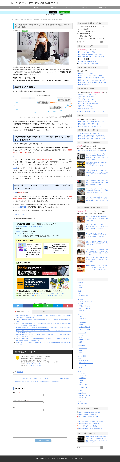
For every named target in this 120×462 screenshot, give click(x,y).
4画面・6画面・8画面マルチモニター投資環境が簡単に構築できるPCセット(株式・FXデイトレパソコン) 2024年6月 (97, 163)
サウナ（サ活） (84, 397)
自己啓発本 (82, 378)
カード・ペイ (69, 7)
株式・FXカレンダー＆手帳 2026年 (88, 103)
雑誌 (63, 293)
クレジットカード (84, 335)
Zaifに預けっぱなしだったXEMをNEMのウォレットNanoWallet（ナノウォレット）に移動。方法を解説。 (45, 378)
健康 (80, 367)
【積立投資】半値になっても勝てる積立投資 (91, 56)
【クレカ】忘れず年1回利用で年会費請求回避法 (92, 136)
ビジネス (61, 295)
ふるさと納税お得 (84, 327)
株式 (79, 291)
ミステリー (52, 293)
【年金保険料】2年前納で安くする (88, 124)
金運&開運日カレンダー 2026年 (87, 101)
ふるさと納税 (82, 322)
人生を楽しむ (82, 393)
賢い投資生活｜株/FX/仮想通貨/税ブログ (35, 3)
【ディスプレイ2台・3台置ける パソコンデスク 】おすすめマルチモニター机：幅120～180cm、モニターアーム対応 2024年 (97, 198)
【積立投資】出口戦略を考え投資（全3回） (90, 54)
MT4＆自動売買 (84, 295)
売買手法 (82, 310)
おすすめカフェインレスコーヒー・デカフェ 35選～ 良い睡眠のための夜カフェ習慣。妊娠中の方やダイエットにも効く (97, 234)
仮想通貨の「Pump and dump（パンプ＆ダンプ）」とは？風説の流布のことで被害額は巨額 (37, 381)
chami (15, 168)
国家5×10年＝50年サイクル (86, 106)
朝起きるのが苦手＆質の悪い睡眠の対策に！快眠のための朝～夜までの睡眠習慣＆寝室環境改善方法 (97, 218)
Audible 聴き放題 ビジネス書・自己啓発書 (90, 421)
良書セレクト (83, 387)
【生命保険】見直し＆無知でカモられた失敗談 (91, 138)
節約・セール (86, 7)
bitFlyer (18, 236)
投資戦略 (80, 303)
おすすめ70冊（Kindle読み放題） (88, 61)
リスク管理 (82, 365)
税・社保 (80, 314)
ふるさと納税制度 (84, 329)
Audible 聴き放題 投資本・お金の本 (88, 423)
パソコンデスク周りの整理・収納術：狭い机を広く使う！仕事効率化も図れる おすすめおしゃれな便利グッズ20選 (97, 182)
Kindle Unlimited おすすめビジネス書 (89, 412)
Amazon (81, 350)
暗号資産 (53, 7)
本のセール (81, 390)
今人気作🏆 (32, 295)
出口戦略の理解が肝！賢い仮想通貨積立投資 (29, 226)
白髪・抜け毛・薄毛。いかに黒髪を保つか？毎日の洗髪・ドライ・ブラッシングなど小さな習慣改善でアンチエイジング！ (97, 226)
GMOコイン (19, 231)
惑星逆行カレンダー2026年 (86, 96)
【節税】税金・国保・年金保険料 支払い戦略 (91, 121)
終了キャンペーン (83, 403)
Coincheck (19, 233)
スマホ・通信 (82, 356)
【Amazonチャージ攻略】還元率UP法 (88, 133)
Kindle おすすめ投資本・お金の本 (88, 416)
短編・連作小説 (52, 295)
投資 (79, 401)
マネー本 (82, 373)
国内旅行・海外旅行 (85, 395)
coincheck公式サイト (21, 214)
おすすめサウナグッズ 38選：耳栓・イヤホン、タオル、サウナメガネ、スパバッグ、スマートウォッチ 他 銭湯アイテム (96, 267)
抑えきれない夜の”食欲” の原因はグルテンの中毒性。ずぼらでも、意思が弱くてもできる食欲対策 (97, 259)
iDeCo (81, 285)
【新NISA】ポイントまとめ (86, 73)
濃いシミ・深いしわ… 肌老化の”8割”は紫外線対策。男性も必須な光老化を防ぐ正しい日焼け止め (97, 243)
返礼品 (81, 324)
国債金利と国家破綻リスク (85, 108)
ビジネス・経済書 (39, 293)
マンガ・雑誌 (83, 385)
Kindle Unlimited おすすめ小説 (87, 414)
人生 (79, 358)
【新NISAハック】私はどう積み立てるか (90, 75)
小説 (47, 293)
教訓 (21, 372)
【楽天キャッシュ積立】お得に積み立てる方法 (91, 80)
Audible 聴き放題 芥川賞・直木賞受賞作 (90, 428)
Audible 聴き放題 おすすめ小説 (87, 426)
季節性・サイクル (84, 306)
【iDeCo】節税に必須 (84, 84)
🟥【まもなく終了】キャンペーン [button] (23, 311)
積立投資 (36, 7)
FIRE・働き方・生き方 (86, 363)
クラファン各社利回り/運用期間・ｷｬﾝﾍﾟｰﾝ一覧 (90, 112)
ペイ (80, 337)
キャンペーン (83, 348)
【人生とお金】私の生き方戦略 (87, 52)
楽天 (80, 352)
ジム (32, 363)
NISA (81, 287)
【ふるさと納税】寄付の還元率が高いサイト (91, 126)
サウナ (36, 363)
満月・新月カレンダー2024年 (86, 99)
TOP (12, 19)
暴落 (18, 372)
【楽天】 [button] (44, 311)
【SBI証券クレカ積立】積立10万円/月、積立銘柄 (92, 82)
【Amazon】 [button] (36, 311)
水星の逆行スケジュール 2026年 (87, 94)
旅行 (40, 363)
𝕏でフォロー (53, 12)
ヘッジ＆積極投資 (84, 308)
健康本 (81, 380)
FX (79, 293)
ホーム (20, 7)
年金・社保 (82, 318)
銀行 (80, 342)
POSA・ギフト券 (84, 339)
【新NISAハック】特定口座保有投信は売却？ (91, 78)
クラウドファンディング (85, 301)
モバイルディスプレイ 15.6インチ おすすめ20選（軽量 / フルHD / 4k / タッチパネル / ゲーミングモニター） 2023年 (97, 190)
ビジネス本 (82, 375)
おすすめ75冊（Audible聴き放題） (88, 63)
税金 (80, 316)
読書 (28, 363)
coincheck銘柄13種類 (19, 207)
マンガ (59, 293)
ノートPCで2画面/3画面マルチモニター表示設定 (92, 150)
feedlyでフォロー (65, 12)
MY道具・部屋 (102, 7)
